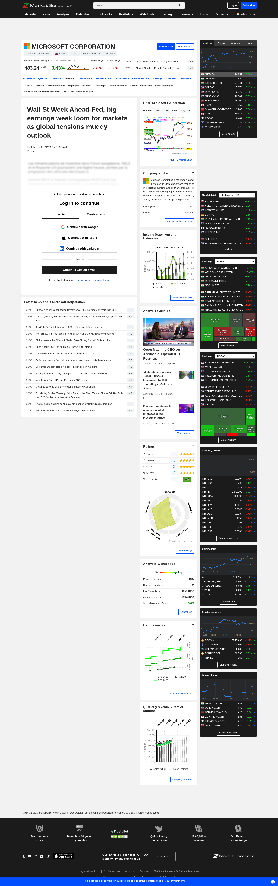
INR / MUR (207, 518)
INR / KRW (207, 496)
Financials (103, 78)
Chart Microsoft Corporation (164, 103)
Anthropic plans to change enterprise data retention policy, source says (72, 373)
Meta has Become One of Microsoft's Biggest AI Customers (65, 386)
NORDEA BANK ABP (215, 228)
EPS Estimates (154, 625)
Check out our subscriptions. (92, 279)
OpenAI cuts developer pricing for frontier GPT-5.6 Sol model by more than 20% (159, 61)
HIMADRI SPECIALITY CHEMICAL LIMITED (224, 309)
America (235, 43)
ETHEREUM (211, 644)
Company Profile (155, 173)
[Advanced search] (180, 5)
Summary (29, 78)
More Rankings (228, 345)
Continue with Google (82, 227)
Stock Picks (104, 14)
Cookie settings (112, 871)
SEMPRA (210, 404)
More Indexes (228, 134)
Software (189, 212)
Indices (208, 43)
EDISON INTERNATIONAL (218, 400)
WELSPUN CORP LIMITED (219, 272)
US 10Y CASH (212, 708)
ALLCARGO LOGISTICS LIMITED (222, 268)
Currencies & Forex (228, 538)
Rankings (221, 14)
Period (174, 110)
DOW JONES (212, 92)
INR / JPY (207, 505)
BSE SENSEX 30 (214, 83)
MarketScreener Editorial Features (42, 91)
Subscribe (249, 5)
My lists (228, 249)
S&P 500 (209, 87)
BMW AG (209, 214)
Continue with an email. (79, 270)
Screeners (186, 14)
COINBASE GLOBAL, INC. (218, 371)
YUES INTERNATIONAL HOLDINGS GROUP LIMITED (224, 206)
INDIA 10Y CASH (214, 703)
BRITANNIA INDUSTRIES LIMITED (223, 292)
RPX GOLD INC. (213, 201)
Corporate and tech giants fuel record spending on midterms (66, 367)
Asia (249, 43)
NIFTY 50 (210, 74)
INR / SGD (207, 500)
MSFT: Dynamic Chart (181, 160)
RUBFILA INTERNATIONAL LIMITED (223, 219)
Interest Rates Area (228, 732)
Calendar (82, 14)
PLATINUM (207, 594)
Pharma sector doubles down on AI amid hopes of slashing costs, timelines (74, 404)
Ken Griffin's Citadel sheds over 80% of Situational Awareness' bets (70, 327)
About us (129, 871)
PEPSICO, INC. (213, 232)
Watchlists (147, 14)
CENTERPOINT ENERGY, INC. (221, 391)
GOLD (205, 577)
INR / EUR (207, 522)
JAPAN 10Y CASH (214, 716)
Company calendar (182, 779)
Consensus (140, 78)
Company (84, 78)
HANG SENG (212, 100)
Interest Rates (209, 675)
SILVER (206, 590)
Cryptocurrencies (211, 612)
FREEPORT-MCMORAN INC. (220, 375)
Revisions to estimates (180, 693)
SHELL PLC (211, 239)
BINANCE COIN (213, 653)
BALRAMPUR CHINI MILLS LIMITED (224, 305)
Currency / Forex (211, 450)
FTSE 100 (210, 113)
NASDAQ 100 (212, 96)
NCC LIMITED (212, 285)
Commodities (209, 549)
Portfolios (126, 14)
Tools (204, 14)
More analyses (184, 433)
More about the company (179, 221)
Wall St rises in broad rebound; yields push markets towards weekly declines (75, 333)
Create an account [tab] (98, 214)
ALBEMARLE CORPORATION (220, 380)
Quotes (43, 78)
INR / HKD (207, 487)
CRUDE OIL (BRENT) (213, 586)
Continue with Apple (82, 237)
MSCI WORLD (212, 127)
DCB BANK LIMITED (215, 281)
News (46, 14)
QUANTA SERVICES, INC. (218, 387)
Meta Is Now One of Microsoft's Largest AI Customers (62, 380)
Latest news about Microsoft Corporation (54, 302)
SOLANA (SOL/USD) (215, 649)
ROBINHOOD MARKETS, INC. (220, 362)
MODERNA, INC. (213, 367)
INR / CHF (207, 531)
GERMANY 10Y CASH (216, 712)
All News (28, 85)
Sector (185, 78)
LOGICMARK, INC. (214, 210)
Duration (147, 110)
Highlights (73, 85)
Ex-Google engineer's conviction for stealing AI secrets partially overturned (74, 360)
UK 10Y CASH (212, 725)
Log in (233, 5)
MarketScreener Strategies (79, 91)
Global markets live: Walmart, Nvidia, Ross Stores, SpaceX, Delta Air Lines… (75, 340)
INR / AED (207, 513)
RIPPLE (209, 657)
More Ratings (185, 550)
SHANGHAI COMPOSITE (218, 109)
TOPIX (208, 105)
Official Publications (141, 85)
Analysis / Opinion (156, 310)
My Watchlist (209, 195)
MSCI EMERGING (214, 122)
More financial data (182, 297)
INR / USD (207, 478)
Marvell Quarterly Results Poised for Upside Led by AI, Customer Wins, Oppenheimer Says (159, 68)
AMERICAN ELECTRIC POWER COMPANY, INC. (224, 396)
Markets (30, 14)
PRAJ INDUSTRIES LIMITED (220, 301)
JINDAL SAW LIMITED (216, 276)
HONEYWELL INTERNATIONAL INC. (224, 243)
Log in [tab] (60, 214)
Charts (55, 78)
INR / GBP (207, 527)
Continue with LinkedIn (82, 248)
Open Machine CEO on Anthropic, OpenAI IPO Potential (64, 347)
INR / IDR (207, 491)
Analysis (63, 14)
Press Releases (118, 85)
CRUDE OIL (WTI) (211, 581)
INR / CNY (207, 483)
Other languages (164, 85)
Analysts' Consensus (159, 563)
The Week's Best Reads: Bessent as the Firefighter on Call (65, 353)
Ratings (158, 78)
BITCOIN (209, 640)
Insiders (86, 85)
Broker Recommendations (50, 85)
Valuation (121, 78)
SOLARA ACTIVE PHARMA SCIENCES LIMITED (224, 296)
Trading (166, 14)
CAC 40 (209, 118)
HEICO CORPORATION (217, 223)
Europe (221, 43)
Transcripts (100, 85)
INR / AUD (207, 509)
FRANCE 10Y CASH (215, 721)
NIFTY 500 (210, 78)
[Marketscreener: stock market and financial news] (47, 5)
